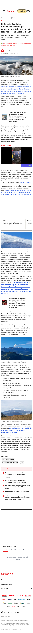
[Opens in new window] (5, 612)
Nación (9, 18)
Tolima (22, 462)
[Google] (2, 612)
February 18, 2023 (25, 182)
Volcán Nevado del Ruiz (8, 459)
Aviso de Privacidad (7, 616)
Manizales (14, 18)
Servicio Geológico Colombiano (10, 462)
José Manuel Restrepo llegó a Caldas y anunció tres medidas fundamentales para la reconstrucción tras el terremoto (12, 223)
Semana (3, 18)
